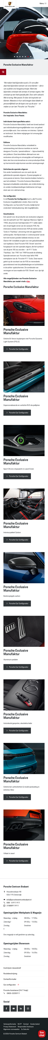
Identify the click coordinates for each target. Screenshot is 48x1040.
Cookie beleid (35, 1024)
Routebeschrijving (10, 973)
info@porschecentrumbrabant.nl (19, 899)
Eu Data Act (25, 1029)
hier (28, 281)
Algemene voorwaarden (11, 1029)
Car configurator (9, 984)
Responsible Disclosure (26, 1026)
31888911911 (13, 905)
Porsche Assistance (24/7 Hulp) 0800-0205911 (15, 992)
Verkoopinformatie (9, 1024)
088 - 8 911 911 (13, 902)
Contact (26, 1024)
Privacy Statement (9, 1026)
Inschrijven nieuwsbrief (12, 967)
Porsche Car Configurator (18, 349)
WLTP (20, 1024)
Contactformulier (9, 979)
